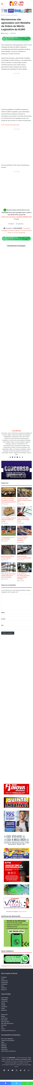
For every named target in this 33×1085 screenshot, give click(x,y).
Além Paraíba (4, 997)
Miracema (3, 1045)
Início (3, 15)
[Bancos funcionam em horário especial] (8, 550)
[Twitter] (15, 457)
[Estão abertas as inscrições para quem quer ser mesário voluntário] (24, 567)
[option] (16, 470)
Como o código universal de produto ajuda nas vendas (8, 519)
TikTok (29, 230)
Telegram (17, 230)
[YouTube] (18, 457)
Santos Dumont (5, 1021)
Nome (3, 612)
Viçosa (3, 1028)
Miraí (2, 986)
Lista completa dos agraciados (10, 125)
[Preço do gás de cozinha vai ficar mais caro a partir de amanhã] (8, 567)
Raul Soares (4, 1020)
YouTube (15, 232)
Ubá (2, 1027)
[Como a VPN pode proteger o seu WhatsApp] (24, 530)
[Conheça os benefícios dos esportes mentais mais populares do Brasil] (8, 492)
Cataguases (4, 999)
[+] (6, 989)
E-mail (3, 619)
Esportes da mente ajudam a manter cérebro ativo (24, 500)
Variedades (14, 15)
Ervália (3, 1008)
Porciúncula (4, 1049)
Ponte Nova (4, 1018)
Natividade (4, 1047)
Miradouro (4, 987)
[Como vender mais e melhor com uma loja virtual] (24, 511)
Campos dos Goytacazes (7, 1040)
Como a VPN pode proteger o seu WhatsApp (22, 538)
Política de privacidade (21, 1059)
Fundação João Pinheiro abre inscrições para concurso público (15, 474)
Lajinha (3, 1003)
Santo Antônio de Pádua (7, 1051)
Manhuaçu (4, 1010)
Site (2, 625)
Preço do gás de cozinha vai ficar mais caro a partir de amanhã (8, 575)
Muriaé (3, 989)
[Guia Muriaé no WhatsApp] (16, 38)
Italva (2, 1042)
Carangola (4, 977)
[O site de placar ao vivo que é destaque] (8, 531)
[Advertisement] (16, 91)
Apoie (29, 1059)
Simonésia (4, 1025)
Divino (2, 979)
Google (11, 230)
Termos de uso (10, 1059)
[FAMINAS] (16, 10)
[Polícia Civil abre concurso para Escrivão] (24, 550)
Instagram (4, 230)
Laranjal (3, 1005)
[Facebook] (13, 457)
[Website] (11, 457)
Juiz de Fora (4, 1001)
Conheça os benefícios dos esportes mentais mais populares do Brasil (8, 500)
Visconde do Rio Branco (7, 1030)
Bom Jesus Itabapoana (7, 1038)
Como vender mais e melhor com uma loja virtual (23, 519)
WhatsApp (22, 232)
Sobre (3, 1059)
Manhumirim (4, 1014)
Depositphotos (23, 911)
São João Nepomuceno (7, 1023)
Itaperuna (3, 1044)
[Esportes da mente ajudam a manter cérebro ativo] (24, 492)
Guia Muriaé (5, 33)
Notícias (8, 15)
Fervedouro (4, 984)
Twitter (10, 232)
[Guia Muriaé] (16, 3)
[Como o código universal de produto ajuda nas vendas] (8, 511)
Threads (23, 230)
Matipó (3, 1016)
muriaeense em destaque (16, 246)
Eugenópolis (4, 982)
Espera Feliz (4, 980)
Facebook (26, 228)
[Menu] (2, 4)
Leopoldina (4, 1006)
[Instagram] (20, 457)
